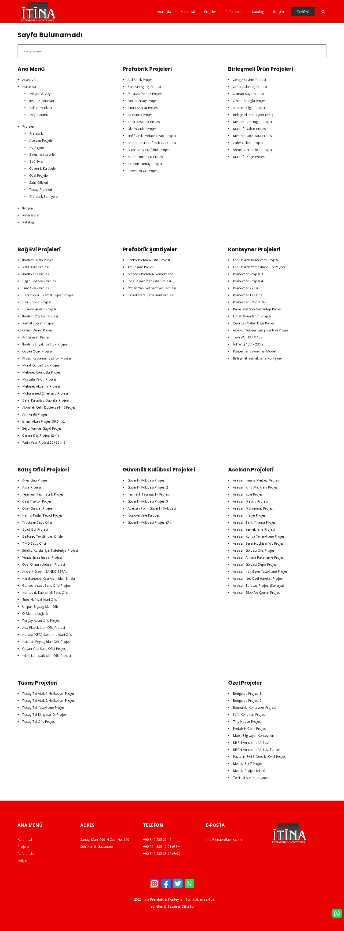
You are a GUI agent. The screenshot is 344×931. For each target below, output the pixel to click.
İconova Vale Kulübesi (144, 515)
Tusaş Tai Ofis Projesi (38, 721)
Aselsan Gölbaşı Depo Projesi (255, 564)
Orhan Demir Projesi (37, 330)
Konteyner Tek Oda (247, 295)
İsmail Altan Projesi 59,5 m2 (43, 421)
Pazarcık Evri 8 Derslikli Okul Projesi (259, 756)
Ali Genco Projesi (140, 114)
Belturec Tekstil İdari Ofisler (43, 536)
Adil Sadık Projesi (140, 79)
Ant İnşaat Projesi (141, 267)
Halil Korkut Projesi (36, 302)
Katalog (28, 222)
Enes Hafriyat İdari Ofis (39, 599)
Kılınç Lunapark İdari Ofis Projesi (46, 655)
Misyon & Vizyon (42, 93)
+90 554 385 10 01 (157, 846)
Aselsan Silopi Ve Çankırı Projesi (257, 592)
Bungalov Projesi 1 (247, 693)
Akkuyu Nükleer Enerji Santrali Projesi (261, 330)
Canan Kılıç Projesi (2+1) (40, 435)
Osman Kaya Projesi (248, 93)
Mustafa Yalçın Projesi (250, 128)
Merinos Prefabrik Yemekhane (150, 274)
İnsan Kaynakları (41, 100)
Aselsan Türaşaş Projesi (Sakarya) (258, 585)
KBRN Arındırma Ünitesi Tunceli (256, 749)
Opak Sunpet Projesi (37, 508)
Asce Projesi (31, 487)
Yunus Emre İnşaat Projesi (42, 557)
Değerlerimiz (38, 114)
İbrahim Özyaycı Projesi (40, 316)
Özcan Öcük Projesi (37, 351)
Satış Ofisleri (38, 182)
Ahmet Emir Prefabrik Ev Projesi (152, 142)
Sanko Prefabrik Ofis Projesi (149, 260)
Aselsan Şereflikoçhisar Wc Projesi (259, 543)
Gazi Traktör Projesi (37, 501)
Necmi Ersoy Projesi (143, 100)
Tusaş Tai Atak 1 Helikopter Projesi (48, 693)
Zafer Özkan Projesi (248, 142)
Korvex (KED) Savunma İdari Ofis (47, 634)
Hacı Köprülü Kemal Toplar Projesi (48, 295)
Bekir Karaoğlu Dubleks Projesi (45, 400)
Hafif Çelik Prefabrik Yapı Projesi (152, 135)
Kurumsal (29, 86)
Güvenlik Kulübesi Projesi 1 (148, 480)
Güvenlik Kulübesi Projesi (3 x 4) (152, 522)
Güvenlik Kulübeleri (43, 168)
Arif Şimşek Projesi (36, 337)
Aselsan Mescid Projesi (250, 501)
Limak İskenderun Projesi (252, 316)
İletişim (27, 208)
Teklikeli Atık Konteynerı (251, 777)
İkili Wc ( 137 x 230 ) (248, 344)
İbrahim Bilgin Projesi (249, 107)
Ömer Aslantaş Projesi (250, 86)
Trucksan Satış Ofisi (37, 522)
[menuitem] (166, 11)
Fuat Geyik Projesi (36, 288)
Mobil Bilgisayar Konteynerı (253, 735)
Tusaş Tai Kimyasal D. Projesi (44, 714)
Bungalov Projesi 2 (247, 700)
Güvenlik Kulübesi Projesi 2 (148, 487)
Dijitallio (188, 906)
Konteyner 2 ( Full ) (247, 288)
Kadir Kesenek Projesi (144, 121)
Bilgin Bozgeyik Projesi (39, 281)
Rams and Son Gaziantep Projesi (257, 309)
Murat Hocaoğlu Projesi (146, 157)
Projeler (28, 126)
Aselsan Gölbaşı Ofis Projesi (254, 550)
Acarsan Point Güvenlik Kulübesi (152, 508)
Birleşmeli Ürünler (42, 154)
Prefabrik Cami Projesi (250, 728)
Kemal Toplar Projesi (38, 323)
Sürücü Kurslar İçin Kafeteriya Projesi (50, 550)
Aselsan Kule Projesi (248, 494)
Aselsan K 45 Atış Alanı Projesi (255, 487)
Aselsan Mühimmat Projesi (253, 508)
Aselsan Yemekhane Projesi (254, 529)
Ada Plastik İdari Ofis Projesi (43, 627)
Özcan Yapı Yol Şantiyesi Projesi (152, 288)
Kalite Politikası (40, 107)
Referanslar (31, 215)
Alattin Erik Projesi (36, 274)
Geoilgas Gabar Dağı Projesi (254, 323)
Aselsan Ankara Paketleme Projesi (259, 557)
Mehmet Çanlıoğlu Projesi (252, 121)
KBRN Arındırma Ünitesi (251, 742)
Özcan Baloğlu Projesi (249, 100)
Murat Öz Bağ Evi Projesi (41, 365)
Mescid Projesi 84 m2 (249, 770)
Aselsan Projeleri (42, 140)
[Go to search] (320, 11)
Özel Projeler (39, 175)
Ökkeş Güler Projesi (142, 128)
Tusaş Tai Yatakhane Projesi (43, 707)
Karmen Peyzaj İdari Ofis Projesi (46, 641)
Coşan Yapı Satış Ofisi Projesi (44, 648)
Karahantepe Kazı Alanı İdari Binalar (49, 578)
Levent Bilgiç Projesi (143, 171)
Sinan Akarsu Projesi (143, 107)
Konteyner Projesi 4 (248, 281)
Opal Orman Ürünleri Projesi (43, 564)
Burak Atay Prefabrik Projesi (149, 149)
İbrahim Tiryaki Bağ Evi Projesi (45, 344)
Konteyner (37, 147)
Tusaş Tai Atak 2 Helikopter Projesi (48, 700)
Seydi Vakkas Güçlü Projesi (42, 428)
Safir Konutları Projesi (249, 714)
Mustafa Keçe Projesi (249, 157)
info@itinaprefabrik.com (224, 839)
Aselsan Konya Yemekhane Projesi (259, 536)
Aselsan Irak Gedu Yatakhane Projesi (260, 571)
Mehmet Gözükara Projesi (253, 135)
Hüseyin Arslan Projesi (39, 309)
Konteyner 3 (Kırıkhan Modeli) (255, 351)
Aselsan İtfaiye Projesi (249, 515)
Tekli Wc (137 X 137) (248, 337)
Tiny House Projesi (247, 721)
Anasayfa (29, 79)
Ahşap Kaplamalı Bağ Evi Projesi (46, 358)
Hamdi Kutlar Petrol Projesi (42, 515)
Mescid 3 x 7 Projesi (248, 763)
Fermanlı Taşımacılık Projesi (43, 494)
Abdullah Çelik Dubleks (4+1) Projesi (49, 407)
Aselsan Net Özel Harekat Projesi (258, 578)
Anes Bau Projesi (35, 480)
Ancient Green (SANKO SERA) (44, 571)
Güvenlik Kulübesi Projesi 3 (148, 501)
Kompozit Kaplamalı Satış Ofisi (45, 592)
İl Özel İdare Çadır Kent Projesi (151, 295)
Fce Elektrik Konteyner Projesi (255, 260)
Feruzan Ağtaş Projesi (144, 86)
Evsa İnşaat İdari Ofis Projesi (149, 281)
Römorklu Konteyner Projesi (254, 707)
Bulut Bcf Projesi (35, 529)
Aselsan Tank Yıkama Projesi (254, 522)
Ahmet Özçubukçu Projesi (252, 149)
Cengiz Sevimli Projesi (249, 79)
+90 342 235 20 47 (157, 839)
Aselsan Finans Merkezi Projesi (256, 480)
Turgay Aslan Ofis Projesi (41, 620)
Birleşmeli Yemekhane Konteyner (258, 358)
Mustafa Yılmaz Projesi (145, 93)
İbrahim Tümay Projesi (145, 164)
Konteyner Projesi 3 (248, 274)
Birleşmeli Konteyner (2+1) (253, 114)
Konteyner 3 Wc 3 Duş (250, 302)
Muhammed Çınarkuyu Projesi (45, 393)
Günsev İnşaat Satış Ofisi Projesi (46, 585)
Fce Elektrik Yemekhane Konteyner (259, 267)
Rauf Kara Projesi (35, 267)
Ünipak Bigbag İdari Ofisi (40, 606)
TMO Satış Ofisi (34, 543)
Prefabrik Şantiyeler (44, 196)
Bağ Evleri (36, 161)
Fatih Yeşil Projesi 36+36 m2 (43, 442)
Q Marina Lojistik (35, 613)
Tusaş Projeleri (40, 189)
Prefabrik (36, 133)
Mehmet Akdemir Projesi (41, 386)
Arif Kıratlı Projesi (35, 414)
